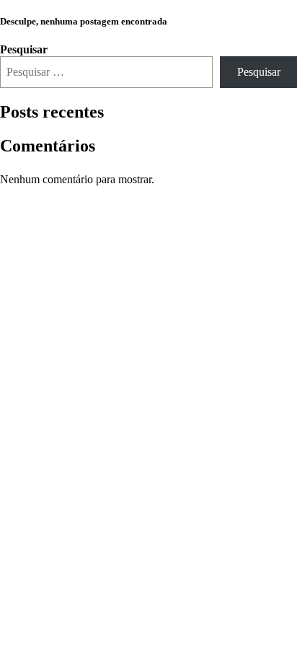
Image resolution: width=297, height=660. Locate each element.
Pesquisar (24, 49)
